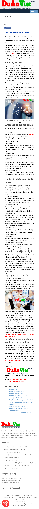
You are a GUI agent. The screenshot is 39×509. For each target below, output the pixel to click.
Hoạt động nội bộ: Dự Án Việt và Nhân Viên (16, 465)
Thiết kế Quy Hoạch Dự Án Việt (18, 395)
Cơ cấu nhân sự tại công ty (12, 452)
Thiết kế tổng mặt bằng (16, 393)
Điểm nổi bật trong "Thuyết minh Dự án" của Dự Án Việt (20, 463)
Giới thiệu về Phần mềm (16, 398)
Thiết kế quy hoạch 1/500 (16, 391)
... (31, 412)
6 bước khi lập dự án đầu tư (17, 406)
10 (30, 412)
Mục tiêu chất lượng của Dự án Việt (14, 449)
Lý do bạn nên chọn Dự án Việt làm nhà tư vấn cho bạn (20, 447)
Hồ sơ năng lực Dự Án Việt (11, 457)
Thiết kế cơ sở (13, 389)
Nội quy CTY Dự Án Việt (11, 460)
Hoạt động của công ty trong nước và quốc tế (17, 455)
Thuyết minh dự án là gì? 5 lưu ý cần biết (21, 400)
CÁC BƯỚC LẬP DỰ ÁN (11, 468)
